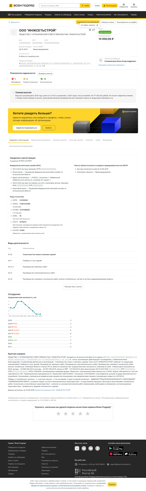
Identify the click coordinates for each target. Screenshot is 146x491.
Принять (112, 484)
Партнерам (45, 470)
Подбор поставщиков (16, 464)
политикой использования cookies (72, 486)
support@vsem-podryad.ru (120, 464)
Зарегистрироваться (26, 128)
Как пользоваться (48, 454)
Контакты (45, 474)
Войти (97, 6)
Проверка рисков (45, 73)
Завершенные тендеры (17, 451)
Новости (44, 464)
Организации (13, 467)
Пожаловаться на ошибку (127, 22)
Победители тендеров (16, 447)
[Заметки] (90, 29)
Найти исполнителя (48, 447)
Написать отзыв (108, 22)
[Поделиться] (93, 29)
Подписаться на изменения (88, 22)
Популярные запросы (49, 460)
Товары (11, 474)
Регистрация (111, 6)
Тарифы (44, 451)
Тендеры (11, 454)
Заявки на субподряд (16, 457)
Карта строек (13, 460)
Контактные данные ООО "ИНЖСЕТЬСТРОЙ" (53, 390)
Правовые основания (49, 467)
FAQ (42, 457)
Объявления (13, 470)
